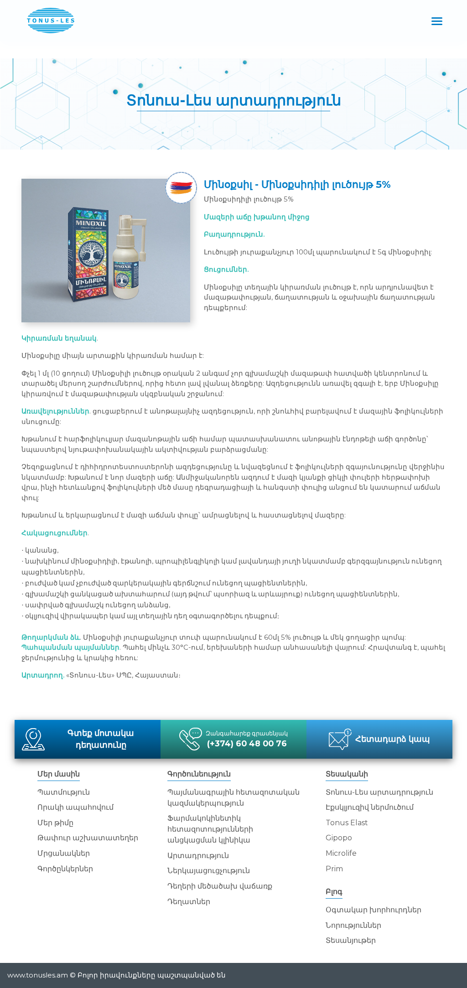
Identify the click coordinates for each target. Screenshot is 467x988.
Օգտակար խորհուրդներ (373, 909)
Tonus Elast (347, 822)
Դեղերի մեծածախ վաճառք (219, 886)
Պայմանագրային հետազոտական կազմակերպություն (233, 797)
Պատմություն (63, 792)
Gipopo (339, 837)
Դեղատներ (188, 901)
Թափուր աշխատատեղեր (87, 837)
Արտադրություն (198, 855)
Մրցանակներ (63, 853)
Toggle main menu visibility (437, 20)
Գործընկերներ (65, 868)
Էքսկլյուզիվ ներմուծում (370, 807)
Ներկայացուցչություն (208, 870)
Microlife (341, 853)
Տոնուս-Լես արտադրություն (379, 792)
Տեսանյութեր (351, 940)
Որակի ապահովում (75, 807)
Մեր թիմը (55, 822)
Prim (334, 868)
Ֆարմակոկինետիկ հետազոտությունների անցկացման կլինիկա (210, 829)
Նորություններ (353, 925)
